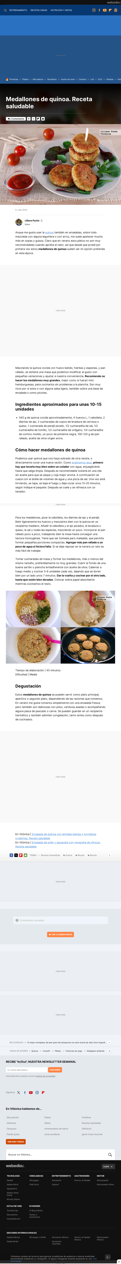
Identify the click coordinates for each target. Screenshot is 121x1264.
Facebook (99, 10)
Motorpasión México (103, 1238)
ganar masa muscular (92, 1134)
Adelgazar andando (95, 1051)
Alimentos (11, 1123)
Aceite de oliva (68, 79)
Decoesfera (12, 1214)
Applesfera (12, 1188)
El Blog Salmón (36, 1210)
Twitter (33, 119)
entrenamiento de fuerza (56, 1128)
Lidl (92, 79)
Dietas (47, 1123)
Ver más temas (16, 1142)
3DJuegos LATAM (37, 1237)
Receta (81, 855)
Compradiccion (13, 1219)
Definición (86, 1128)
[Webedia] (114, 2)
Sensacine (56, 1180)
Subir (106, 1166)
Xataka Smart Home (13, 1194)
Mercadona (38, 79)
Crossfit (47, 1051)
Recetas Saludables (50, 855)
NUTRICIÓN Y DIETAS (61, 10)
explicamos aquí (82, 462)
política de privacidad (45, 1076)
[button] (33, 220)
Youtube (105, 10)
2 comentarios (17, 119)
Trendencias (12, 1210)
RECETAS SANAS (39, 10)
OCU (100, 79)
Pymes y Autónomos (34, 1215)
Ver (61, 934)
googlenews (115, 10)
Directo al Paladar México (82, 1238)
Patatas (110, 79)
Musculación (13, 1117)
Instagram (94, 10)
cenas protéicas (52, 1134)
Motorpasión (103, 1180)
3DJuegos (34, 1180)
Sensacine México (60, 1237)
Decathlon (52, 79)
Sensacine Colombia (56, 1242)
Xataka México (13, 1237)
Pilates (25, 79)
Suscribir (55, 1070)
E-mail (43, 119)
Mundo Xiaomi (13, 1199)
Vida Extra (34, 1184)
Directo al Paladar (82, 1180)
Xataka (10, 1180)
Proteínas (13, 79)
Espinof (55, 1184)
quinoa (49, 232)
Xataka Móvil (12, 1184)
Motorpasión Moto (105, 1184)
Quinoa (68, 855)
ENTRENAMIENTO (18, 10)
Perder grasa (13, 1134)
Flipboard (110, 10)
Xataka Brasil (12, 1241)
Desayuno (11, 1128)
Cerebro (82, 79)
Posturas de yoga (74, 1051)
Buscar (110, 1154)
